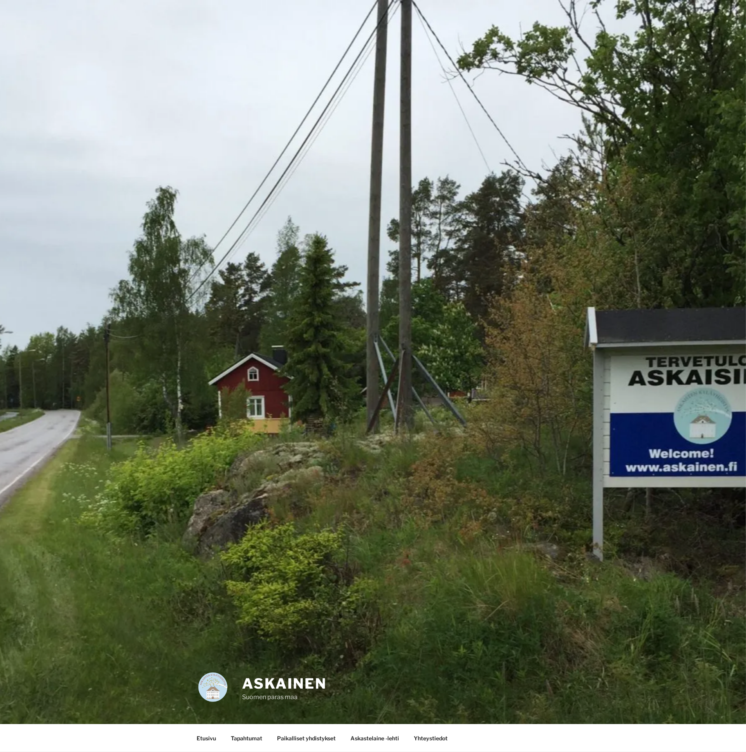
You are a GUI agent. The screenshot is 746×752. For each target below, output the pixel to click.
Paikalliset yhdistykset (306, 738)
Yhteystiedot (431, 738)
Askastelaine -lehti (374, 738)
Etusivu (206, 738)
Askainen (284, 683)
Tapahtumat (246, 738)
